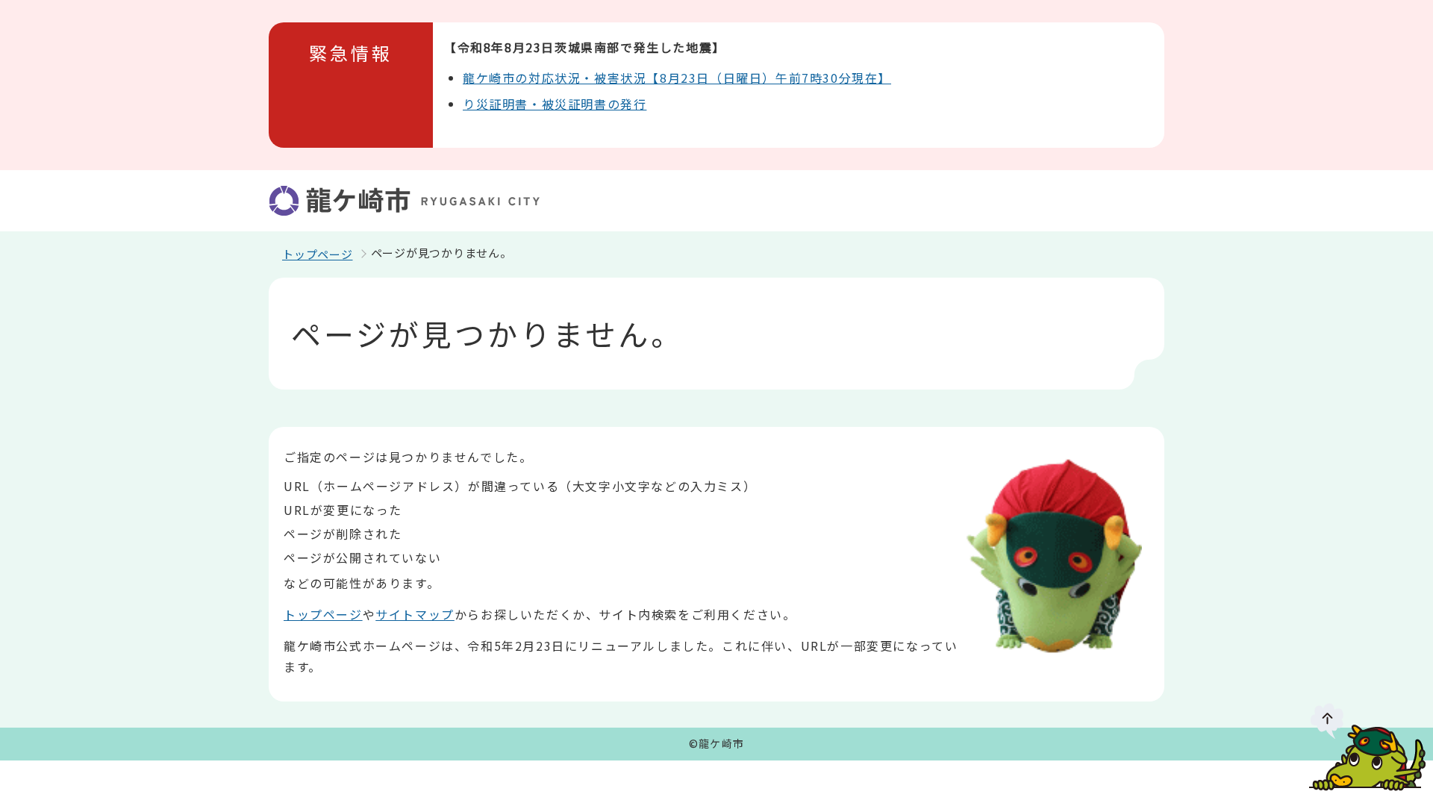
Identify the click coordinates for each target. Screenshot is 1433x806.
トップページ (317, 254)
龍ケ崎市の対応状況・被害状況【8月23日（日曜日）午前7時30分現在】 (677, 78)
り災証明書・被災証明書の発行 (554, 104)
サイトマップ (415, 614)
